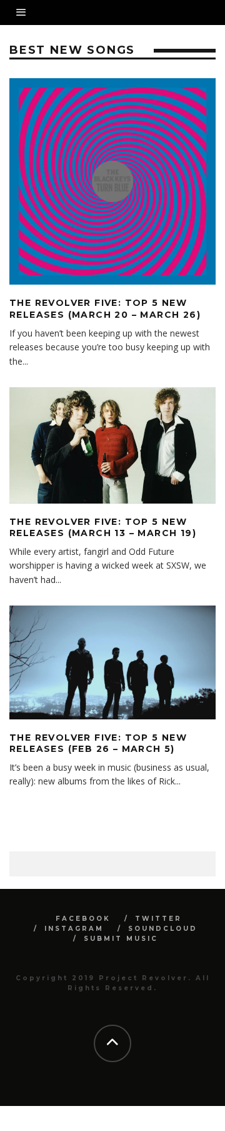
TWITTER (158, 919)
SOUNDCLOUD (163, 929)
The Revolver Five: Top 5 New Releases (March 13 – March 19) (102, 527)
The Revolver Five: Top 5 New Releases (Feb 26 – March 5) (98, 743)
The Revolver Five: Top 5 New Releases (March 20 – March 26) (105, 308)
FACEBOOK (83, 919)
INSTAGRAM (74, 929)
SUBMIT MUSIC (121, 939)
